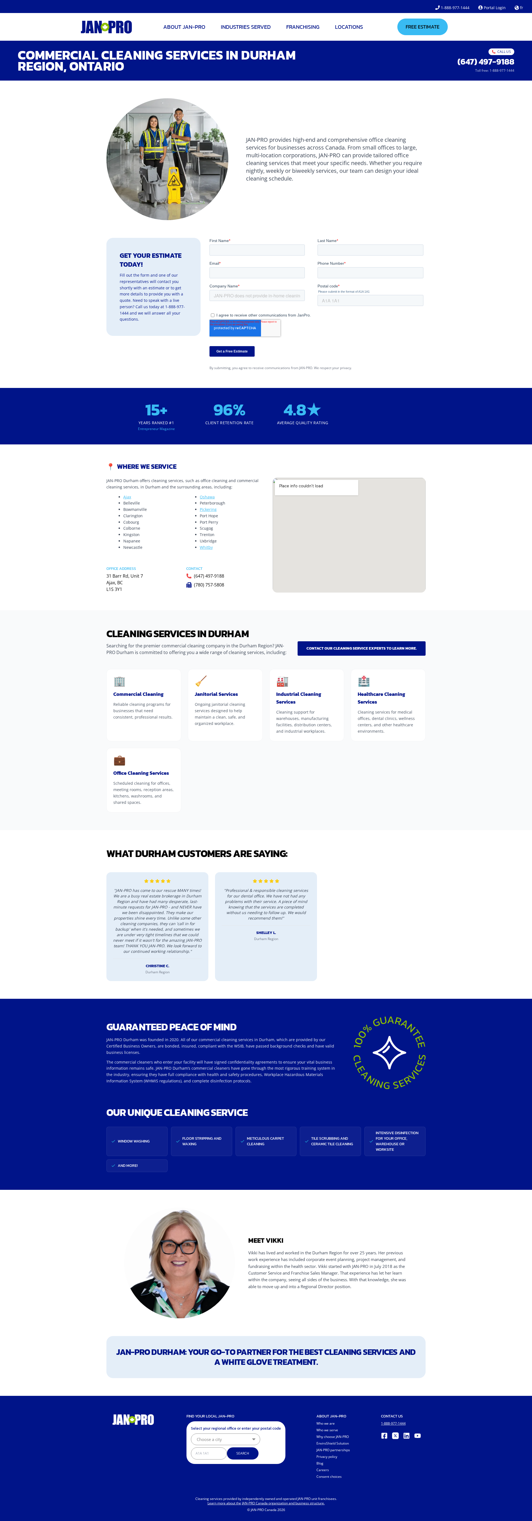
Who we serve (327, 1430)
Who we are (325, 1423)
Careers (322, 1470)
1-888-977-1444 (455, 7)
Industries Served (246, 27)
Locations (349, 27)
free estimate (422, 26)
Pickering (208, 509)
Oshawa (207, 497)
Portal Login (495, 7)
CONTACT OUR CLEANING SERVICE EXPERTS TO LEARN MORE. (361, 648)
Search (242, 1453)
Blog (319, 1463)
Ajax (127, 497)
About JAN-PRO (184, 27)
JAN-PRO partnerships (333, 1450)
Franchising (302, 27)
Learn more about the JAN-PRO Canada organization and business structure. (266, 1503)
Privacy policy (326, 1456)
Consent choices (329, 1476)
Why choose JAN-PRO (332, 1436)
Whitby (206, 547)
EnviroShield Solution (332, 1443)
